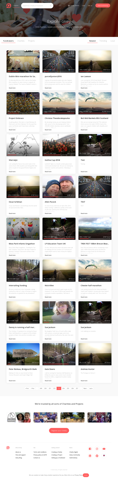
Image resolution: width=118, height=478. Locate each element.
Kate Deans (50, 369)
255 (68, 388)
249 (41, 388)
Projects (31, 41)
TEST (83, 202)
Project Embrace (16, 118)
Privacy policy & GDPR (40, 455)
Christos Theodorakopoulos (57, 118)
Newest (92, 41)
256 (72, 388)
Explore (16, 5)
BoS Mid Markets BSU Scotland (94, 118)
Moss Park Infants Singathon (22, 243)
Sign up (90, 5)
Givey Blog (18, 458)
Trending (103, 41)
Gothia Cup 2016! (52, 160)
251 (50, 388)
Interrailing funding (18, 285)
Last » (91, 388)
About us (18, 452)
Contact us (36, 458)
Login (83, 5)
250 (45, 388)
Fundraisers (8, 41)
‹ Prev (32, 388)
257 (77, 388)
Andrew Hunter (88, 369)
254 (63, 388)
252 (54, 388)
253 (59, 388)
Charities (21, 41)
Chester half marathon (91, 285)
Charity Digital (73, 452)
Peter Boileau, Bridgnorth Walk (23, 369)
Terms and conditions (39, 452)
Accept (85, 475)
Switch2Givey (73, 458)
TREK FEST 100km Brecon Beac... (95, 243)
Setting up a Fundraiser (58, 458)
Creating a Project (56, 455)
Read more (12, 88)
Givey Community (74, 455)
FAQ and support (20, 455)
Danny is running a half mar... (22, 327)
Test (83, 160)
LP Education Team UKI (55, 243)
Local (113, 41)
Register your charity (59, 430)
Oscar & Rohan (15, 202)
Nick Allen (49, 285)
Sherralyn (13, 160)
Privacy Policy (78, 475)
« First (27, 388)
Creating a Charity (56, 452)
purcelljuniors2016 (53, 76)
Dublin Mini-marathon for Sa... (22, 76)
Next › (85, 388)
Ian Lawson (86, 76)
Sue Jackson (50, 327)
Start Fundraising (103, 5)
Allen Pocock (50, 202)
